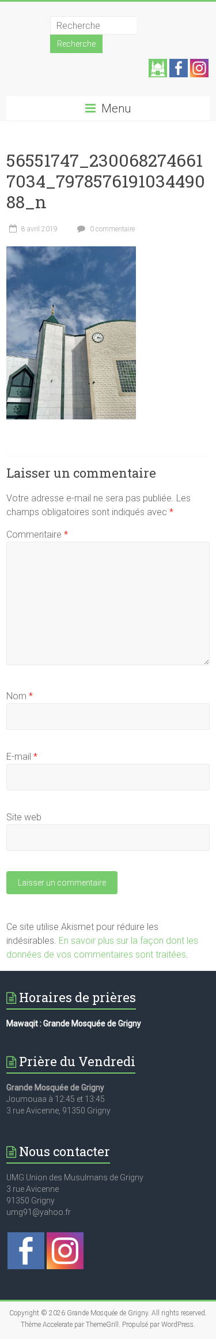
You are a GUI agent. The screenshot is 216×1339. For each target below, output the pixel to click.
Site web (23, 817)
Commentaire (37, 534)
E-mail (21, 756)
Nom (19, 696)
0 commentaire (111, 229)
